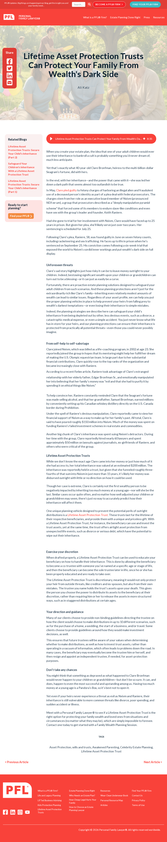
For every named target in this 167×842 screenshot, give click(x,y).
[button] (51, 138)
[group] (101, 139)
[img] (144, 139)
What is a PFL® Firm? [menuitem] (95, 17)
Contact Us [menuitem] (137, 795)
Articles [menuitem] (104, 805)
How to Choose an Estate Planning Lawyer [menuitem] (81, 809)
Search (89, 4)
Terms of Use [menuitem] (138, 805)
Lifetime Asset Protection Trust (87, 515)
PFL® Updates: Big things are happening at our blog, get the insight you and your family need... (36, 4)
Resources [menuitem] (159, 17)
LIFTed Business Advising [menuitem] (49, 800)
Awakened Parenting (105, 747)
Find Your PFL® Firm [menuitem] (142, 790)
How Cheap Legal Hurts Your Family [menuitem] (82, 801)
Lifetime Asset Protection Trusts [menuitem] (50, 811)
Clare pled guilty (66, 190)
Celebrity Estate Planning (136, 747)
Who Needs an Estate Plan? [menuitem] (82, 795)
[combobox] (78, 4)
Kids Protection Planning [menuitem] (49, 805)
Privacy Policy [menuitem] (138, 800)
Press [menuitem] (147, 17)
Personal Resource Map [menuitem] (111, 800)
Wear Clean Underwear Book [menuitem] (114, 795)
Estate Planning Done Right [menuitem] (125, 17)
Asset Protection (60, 747)
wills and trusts (81, 747)
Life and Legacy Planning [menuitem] (49, 795)
